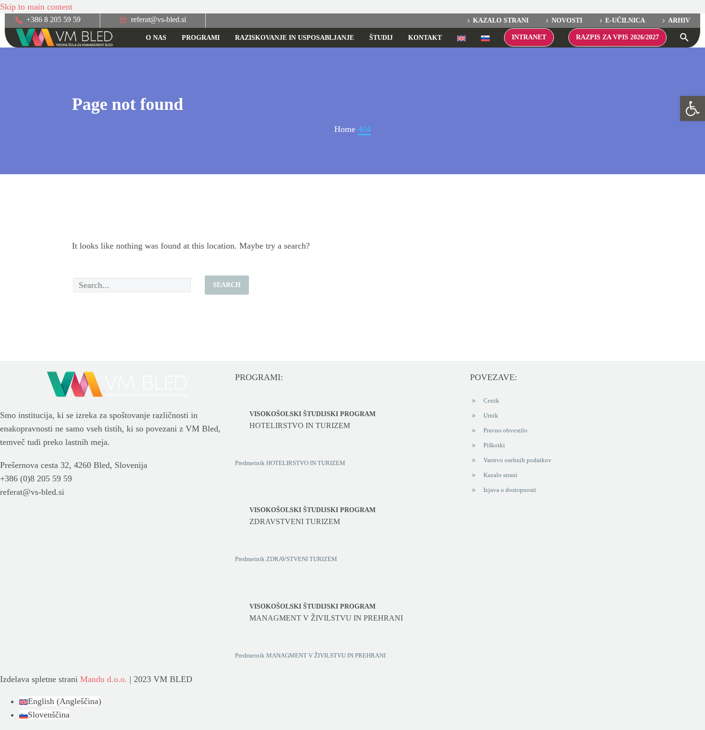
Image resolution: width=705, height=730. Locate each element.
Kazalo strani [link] (501, 20)
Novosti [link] (567, 20)
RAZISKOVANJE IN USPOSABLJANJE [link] (294, 37)
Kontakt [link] (425, 37)
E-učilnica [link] (625, 20)
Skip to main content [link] (36, 7)
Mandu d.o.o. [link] (103, 679)
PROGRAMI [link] (201, 37)
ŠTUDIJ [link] (381, 37)
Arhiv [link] (679, 20)
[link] (692, 108)
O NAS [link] (156, 37)
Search (227, 284)
